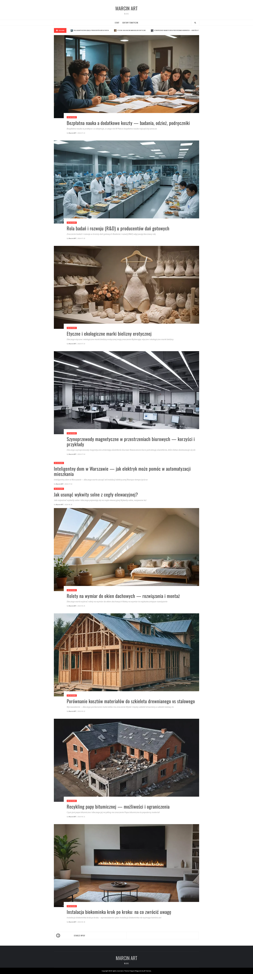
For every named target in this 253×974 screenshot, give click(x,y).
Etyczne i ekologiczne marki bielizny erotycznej (109, 333)
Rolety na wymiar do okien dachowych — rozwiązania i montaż (123, 595)
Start (117, 22)
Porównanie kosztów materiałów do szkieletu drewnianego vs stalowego (131, 701)
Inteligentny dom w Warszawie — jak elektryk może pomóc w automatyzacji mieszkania (168, 30)
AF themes (147, 971)
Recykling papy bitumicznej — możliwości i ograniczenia (118, 806)
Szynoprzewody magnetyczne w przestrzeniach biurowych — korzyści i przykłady (111, 30)
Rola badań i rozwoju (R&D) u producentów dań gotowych (118, 228)
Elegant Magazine (135, 971)
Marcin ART (126, 8)
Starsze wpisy (79, 935)
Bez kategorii (72, 117)
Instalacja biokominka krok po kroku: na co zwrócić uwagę (119, 911)
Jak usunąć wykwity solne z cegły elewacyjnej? (96, 494)
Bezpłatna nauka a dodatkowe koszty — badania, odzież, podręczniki (128, 122)
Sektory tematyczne (130, 22)
